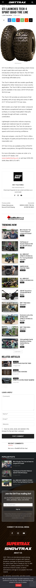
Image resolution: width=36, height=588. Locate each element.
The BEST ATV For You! (21, 448)
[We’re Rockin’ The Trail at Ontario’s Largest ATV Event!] (10, 234)
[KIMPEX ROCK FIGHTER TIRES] (10, 270)
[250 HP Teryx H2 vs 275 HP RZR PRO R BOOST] (10, 295)
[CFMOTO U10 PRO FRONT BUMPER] (7, 381)
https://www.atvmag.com (18, 187)
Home (3, 5)
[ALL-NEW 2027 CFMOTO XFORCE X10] (10, 283)
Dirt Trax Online (7, 15)
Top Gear (8, 5)
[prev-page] (3, 386)
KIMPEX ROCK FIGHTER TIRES (22, 363)
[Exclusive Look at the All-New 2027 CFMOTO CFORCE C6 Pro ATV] (10, 319)
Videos (22, 235)
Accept (18, 585)
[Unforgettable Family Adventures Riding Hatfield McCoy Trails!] (10, 343)
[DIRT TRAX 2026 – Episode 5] (10, 307)
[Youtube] (21, 195)
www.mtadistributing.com (10, 158)
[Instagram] (18, 195)
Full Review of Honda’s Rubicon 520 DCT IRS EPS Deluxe (26, 243)
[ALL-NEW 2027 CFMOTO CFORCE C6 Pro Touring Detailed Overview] (10, 258)
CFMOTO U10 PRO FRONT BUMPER (23, 380)
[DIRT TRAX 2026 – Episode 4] (10, 331)
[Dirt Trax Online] (18, 176)
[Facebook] (9, 20)
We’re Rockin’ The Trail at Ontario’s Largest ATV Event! (25, 231)
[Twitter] (14, 20)
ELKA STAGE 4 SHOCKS (20, 371)
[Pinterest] (18, 20)
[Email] (31, 20)
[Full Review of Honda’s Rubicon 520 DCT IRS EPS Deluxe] (10, 246)
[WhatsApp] (22, 20)
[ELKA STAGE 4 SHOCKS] (7, 372)
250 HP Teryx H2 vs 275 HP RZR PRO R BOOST (25, 292)
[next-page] (6, 386)
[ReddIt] (26, 20)
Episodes (22, 306)
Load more (17, 351)
